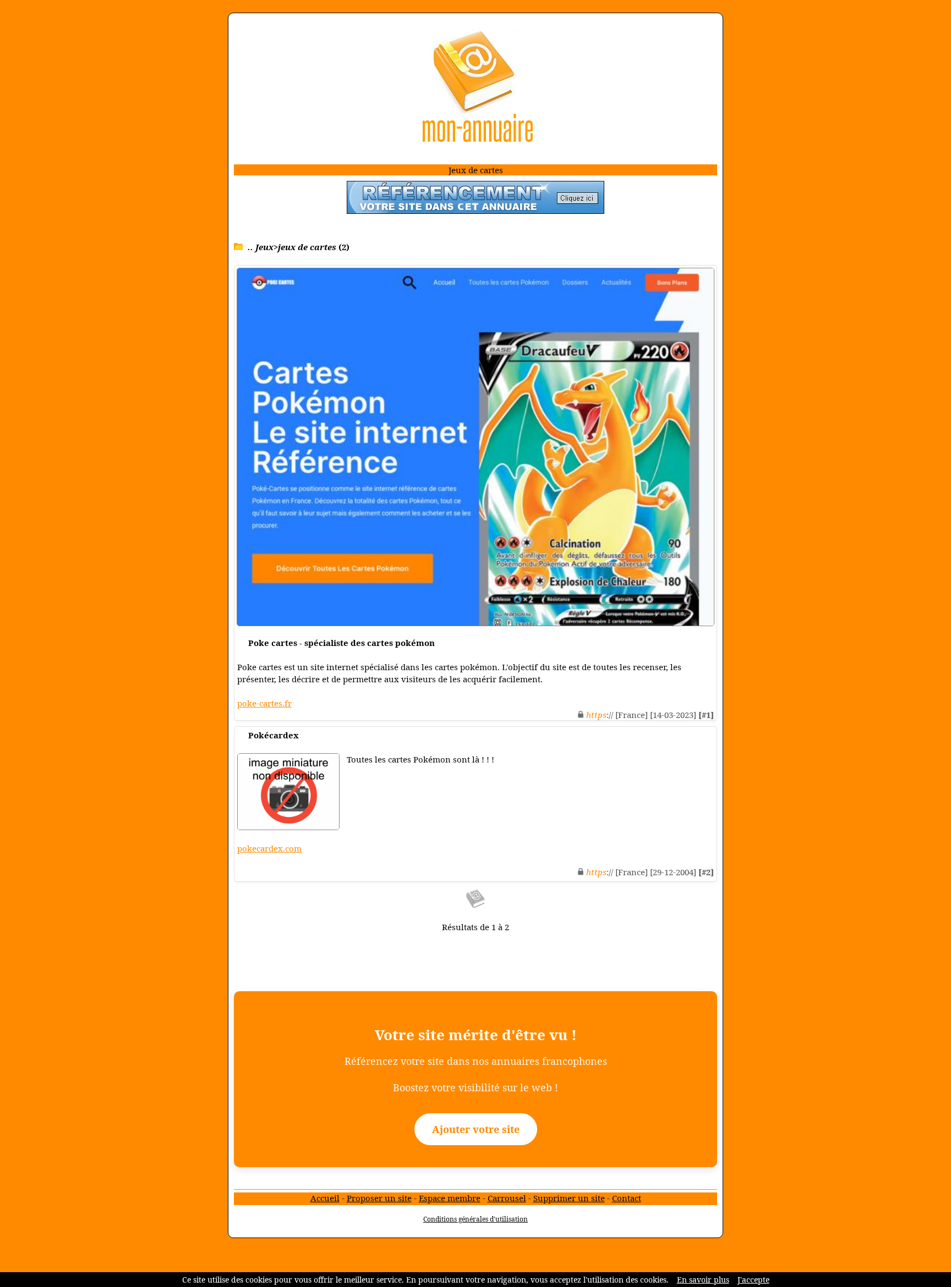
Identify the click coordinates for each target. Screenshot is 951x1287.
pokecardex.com (269, 848)
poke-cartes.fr (264, 703)
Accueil (325, 1197)
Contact (626, 1197)
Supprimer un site (569, 1197)
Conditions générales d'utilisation (475, 1219)
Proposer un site (379, 1197)
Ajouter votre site (476, 1129)
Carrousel (507, 1197)
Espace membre (449, 1197)
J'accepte (753, 1279)
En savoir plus (703, 1279)
